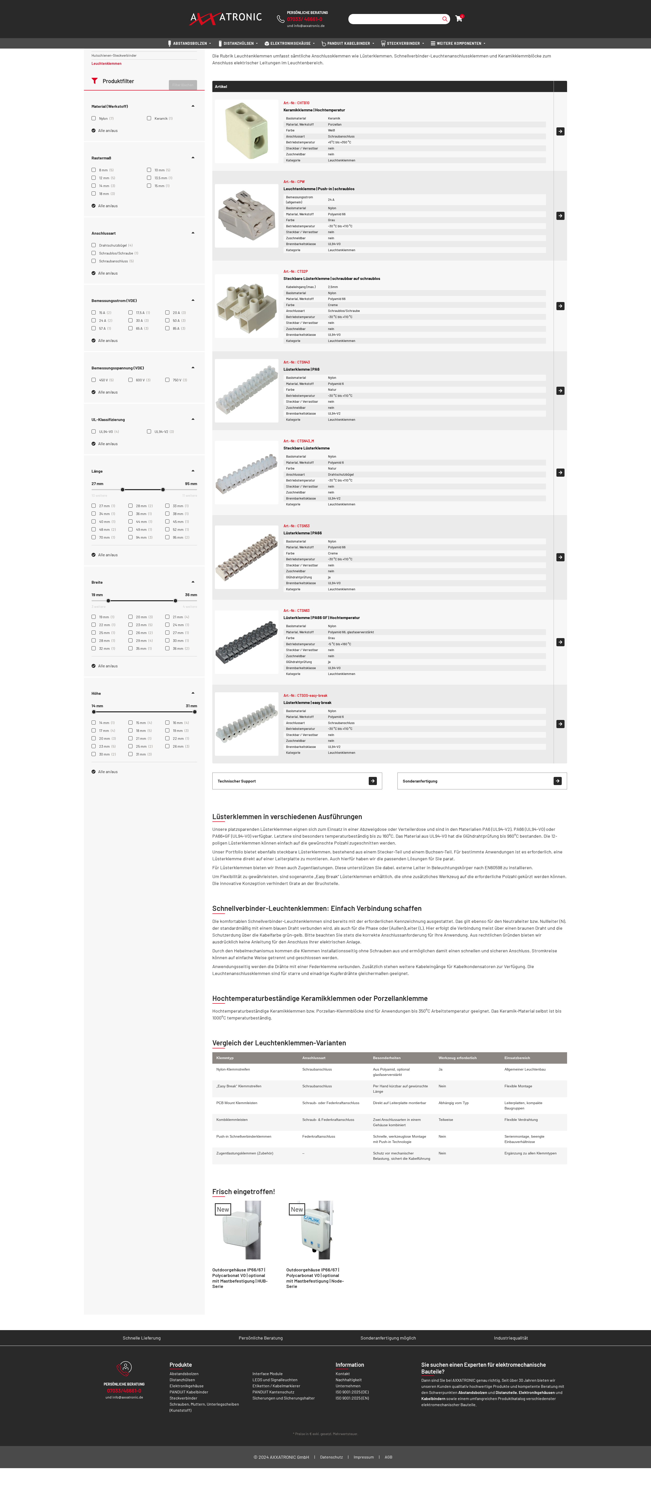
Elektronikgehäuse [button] (291, 43)
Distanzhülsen (182, 1379)
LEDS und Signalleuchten (275, 1379)
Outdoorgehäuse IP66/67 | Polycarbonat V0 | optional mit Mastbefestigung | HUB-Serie (240, 1278)
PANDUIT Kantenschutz (273, 1391)
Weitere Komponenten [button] (459, 43)
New (223, 1209)
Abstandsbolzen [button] (190, 43)
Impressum (364, 1456)
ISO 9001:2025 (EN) (352, 1397)
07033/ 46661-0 (304, 19)
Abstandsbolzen (184, 1373)
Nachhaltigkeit (349, 1379)
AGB (388, 1456)
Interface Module (268, 1373)
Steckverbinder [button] (403, 43)
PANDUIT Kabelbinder (189, 1391)
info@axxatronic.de (309, 25)
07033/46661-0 (124, 1391)
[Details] (560, 131)
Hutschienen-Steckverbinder (114, 55)
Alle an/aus (108, 130)
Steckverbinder (183, 1397)
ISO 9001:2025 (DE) (352, 1391)
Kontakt (343, 1373)
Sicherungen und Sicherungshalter (284, 1397)
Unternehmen (348, 1385)
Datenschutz (331, 1456)
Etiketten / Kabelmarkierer (276, 1385)
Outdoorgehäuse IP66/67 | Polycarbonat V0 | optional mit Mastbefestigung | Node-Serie (315, 1278)
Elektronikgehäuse (187, 1385)
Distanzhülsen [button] (239, 43)
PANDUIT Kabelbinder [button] (349, 43)
